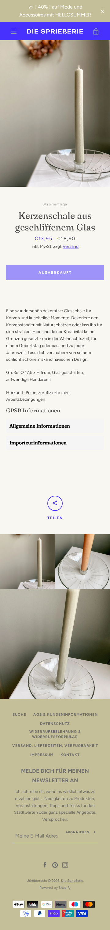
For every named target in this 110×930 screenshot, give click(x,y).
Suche (19, 714)
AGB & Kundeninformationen (65, 714)
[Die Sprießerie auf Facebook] (45, 864)
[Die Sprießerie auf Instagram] (65, 864)
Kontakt (70, 755)
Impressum (41, 755)
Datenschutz (55, 724)
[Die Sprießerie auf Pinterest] (55, 864)
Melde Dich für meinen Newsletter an (55, 776)
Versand (71, 246)
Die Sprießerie (72, 880)
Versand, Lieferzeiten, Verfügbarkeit (55, 746)
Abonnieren (78, 832)
